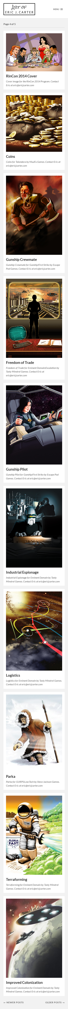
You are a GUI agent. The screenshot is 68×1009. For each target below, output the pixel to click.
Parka (10, 776)
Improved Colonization (24, 982)
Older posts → (55, 1002)
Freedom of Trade (20, 362)
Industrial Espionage (22, 572)
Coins (10, 156)
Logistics (13, 675)
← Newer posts (13, 1002)
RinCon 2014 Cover (21, 76)
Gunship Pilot (17, 469)
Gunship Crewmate (21, 259)
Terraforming (16, 879)
